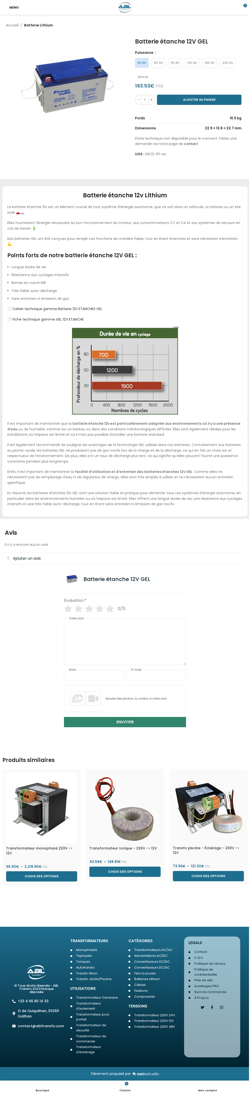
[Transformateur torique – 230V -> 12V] (124, 808)
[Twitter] (202, 1007)
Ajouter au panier (199, 99)
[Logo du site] (125, 7)
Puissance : (145, 52)
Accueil (12, 25)
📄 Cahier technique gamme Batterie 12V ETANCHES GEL (54, 308)
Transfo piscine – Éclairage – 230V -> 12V (206, 850)
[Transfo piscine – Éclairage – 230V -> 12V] (208, 808)
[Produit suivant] (241, 25)
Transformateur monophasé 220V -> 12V (39, 851)
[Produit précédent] (229, 25)
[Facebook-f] (212, 1007)
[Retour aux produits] (235, 25)
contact (191, 143)
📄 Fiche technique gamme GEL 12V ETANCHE (45, 319)
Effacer (143, 77)
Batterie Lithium (38, 25)
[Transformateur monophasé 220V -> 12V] (41, 808)
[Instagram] (221, 1007)
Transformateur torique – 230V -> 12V (123, 848)
